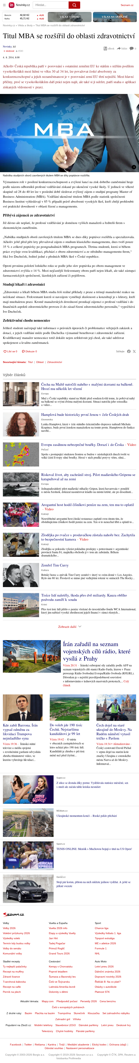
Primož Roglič (57, 948)
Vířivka (77, 1019)
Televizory (47, 1031)
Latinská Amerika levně (62, 986)
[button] (69, 133)
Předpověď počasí (66, 1001)
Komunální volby (12, 953)
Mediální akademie (78, 1044)
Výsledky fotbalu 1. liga (108, 933)
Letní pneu (107, 1025)
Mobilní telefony (43, 1025)
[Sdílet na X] (134, 351)
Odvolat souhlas (54, 1048)
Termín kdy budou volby (16, 943)
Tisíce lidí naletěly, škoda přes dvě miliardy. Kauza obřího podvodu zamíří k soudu (84, 597)
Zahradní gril (62, 1019)
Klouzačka (94, 1013)
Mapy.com (48, 1001)
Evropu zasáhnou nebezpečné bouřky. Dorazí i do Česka (82, 444)
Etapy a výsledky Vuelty (62, 933)
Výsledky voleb (11, 938)
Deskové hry (123, 1025)
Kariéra (52, 1044)
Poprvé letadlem (58, 971)
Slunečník (79, 1013)
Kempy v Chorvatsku (61, 966)
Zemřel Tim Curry (55, 565)
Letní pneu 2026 (104, 966)
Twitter (28, 1044)
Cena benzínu (108, 1001)
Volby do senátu (12, 948)
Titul (30, 362)
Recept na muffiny (13, 971)
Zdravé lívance (11, 976)
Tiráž (62, 1044)
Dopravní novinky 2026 (108, 976)
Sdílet (124, 48)
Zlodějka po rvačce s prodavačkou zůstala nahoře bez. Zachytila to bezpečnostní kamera (88, 537)
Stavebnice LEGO (65, 1025)
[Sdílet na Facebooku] (129, 351)
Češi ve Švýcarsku (59, 981)
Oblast (40, 362)
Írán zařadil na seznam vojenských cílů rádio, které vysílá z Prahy (96, 651)
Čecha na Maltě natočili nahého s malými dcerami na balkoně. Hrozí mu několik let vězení (87, 386)
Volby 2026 (9, 928)
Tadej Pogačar (57, 943)
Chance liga (101, 928)
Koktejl (45, 514)
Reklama (40, 1044)
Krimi (44, 604)
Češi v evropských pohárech (68, 1007)
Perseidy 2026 (88, 1001)
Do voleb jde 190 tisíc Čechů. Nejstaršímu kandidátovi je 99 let (66, 729)
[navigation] (4, 5)
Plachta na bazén (45, 1013)
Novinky (7, 46)
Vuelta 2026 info (58, 928)
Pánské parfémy (85, 1031)
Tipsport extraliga (105, 938)
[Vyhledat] (74, 5)
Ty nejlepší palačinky (15, 966)
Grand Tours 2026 (59, 953)
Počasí (44, 449)
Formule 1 (101, 948)
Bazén (28, 1013)
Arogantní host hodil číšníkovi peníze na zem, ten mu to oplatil (87, 504)
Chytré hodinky (64, 1031)
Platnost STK (102, 991)
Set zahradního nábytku (116, 1013)
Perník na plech (12, 991)
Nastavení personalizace (80, 1048)
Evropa (45, 393)
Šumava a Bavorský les (62, 976)
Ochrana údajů (117, 1044)
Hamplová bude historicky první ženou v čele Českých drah (85, 414)
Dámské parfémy (88, 1025)
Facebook (15, 1044)
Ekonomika (47, 419)
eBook (111, 48)
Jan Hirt (53, 938)
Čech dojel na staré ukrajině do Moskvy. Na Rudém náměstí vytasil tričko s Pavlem (114, 732)
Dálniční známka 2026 (107, 971)
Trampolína (64, 1013)
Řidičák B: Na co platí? (108, 981)
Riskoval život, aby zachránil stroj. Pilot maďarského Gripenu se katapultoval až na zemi (88, 476)
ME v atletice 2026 (105, 943)
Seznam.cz (127, 5)
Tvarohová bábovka (14, 981)
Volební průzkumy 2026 (16, 933)
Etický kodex (99, 1044)
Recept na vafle (12, 986)
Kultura (45, 570)
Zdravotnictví (54, 362)
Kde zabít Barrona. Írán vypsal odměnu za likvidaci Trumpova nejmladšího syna (20, 732)
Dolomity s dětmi (58, 991)
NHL (97, 953)
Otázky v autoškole (106, 986)
